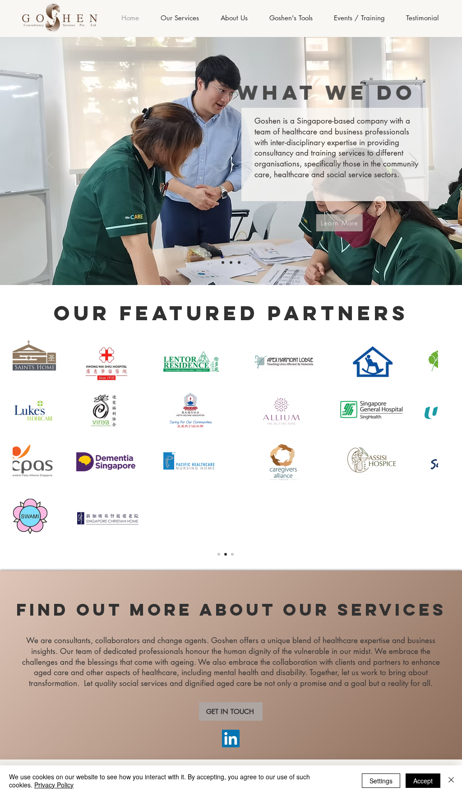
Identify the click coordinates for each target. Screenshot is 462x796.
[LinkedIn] (231, 738)
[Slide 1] (223, 262)
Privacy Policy (54, 784)
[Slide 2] (231, 262)
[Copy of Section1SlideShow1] (225, 554)
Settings (381, 780)
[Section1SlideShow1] (218, 554)
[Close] (451, 781)
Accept (423, 780)
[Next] (413, 161)
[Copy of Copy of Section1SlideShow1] (232, 554)
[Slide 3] (239, 262)
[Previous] (49, 161)
